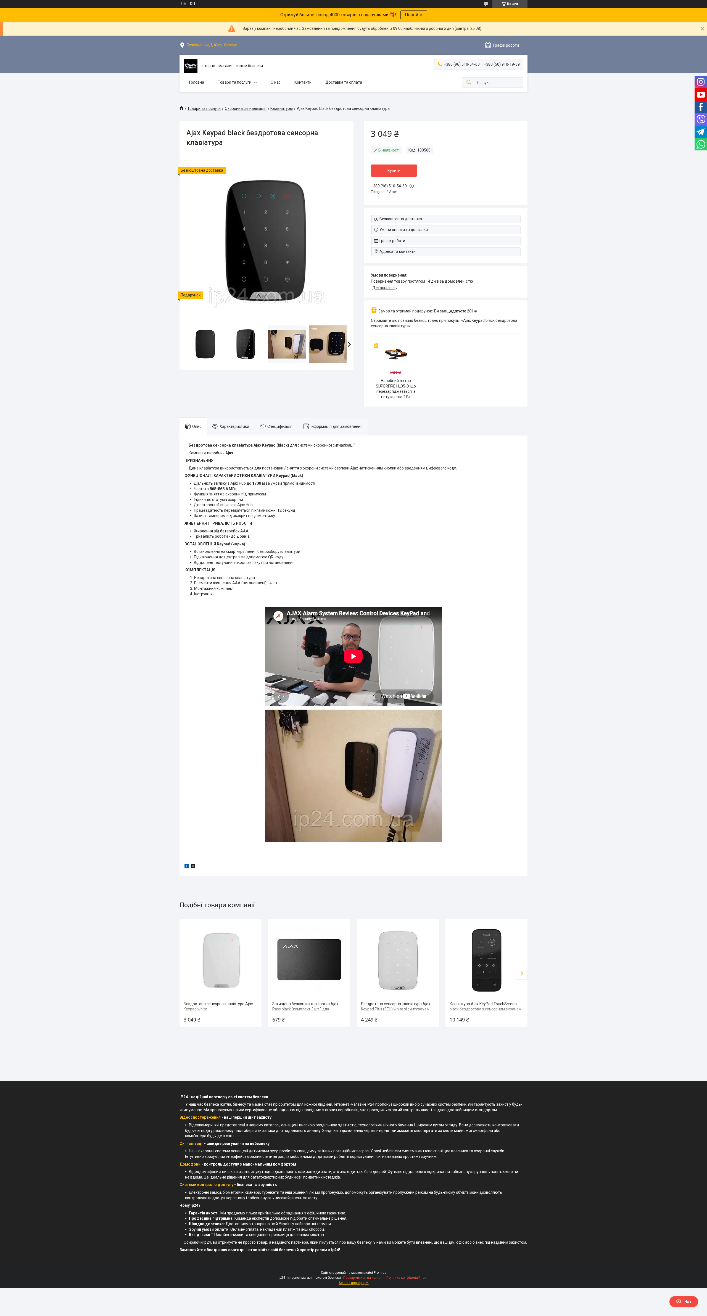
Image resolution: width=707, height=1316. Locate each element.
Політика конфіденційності (407, 1278)
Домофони (190, 1164)
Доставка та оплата (343, 82)
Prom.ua (380, 1273)
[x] (193, 867)
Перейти (414, 14)
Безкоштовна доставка (400, 219)
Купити (393, 170)
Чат (688, 1301)
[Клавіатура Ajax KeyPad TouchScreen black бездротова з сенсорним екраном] (486, 960)
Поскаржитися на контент (363, 1278)
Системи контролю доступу (206, 1184)
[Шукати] (469, 82)
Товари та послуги (234, 82)
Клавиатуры (281, 108)
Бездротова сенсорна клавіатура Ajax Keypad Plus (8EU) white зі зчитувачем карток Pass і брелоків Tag (395, 1009)
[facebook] (186, 867)
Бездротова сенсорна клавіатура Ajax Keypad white (218, 1007)
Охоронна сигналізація (246, 108)
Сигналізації (191, 1143)
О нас (276, 82)
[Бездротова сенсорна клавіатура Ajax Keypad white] (220, 960)
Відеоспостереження (200, 1117)
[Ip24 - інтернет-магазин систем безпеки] (190, 66)
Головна (196, 82)
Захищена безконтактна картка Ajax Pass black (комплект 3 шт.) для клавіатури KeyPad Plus (305, 1009)
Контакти (303, 82)
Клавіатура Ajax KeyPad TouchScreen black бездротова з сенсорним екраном (485, 1007)
